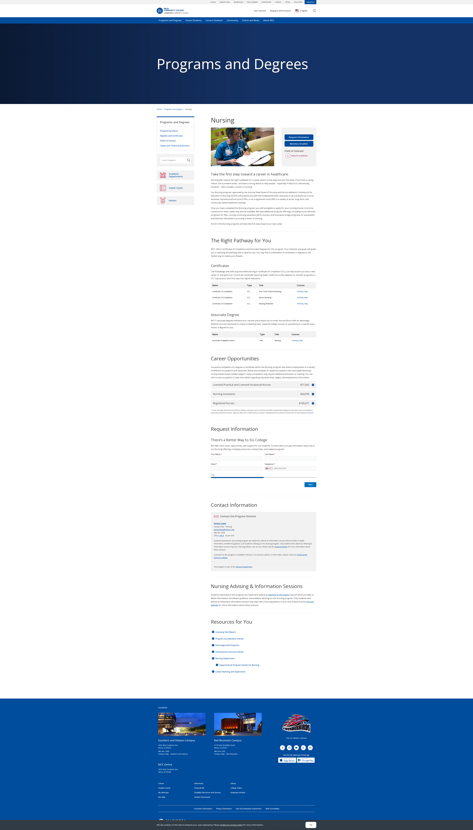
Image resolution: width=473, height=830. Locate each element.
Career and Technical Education (174, 145)
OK (311, 825)
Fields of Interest (168, 140)
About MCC (268, 20)
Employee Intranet (237, 792)
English (303, 10)
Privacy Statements (224, 808)
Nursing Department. (244, 567)
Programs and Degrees (170, 20)
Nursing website (281, 547)
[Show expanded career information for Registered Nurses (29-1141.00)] (312, 403)
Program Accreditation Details (229, 638)
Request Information (280, 10)
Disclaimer (310, 413)
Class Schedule (252, 2)
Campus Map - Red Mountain (225, 754)
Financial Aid (199, 788)
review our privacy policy (231, 825)
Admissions (198, 783)
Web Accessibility (272, 808)
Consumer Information (203, 808)
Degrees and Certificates (171, 135)
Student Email (266, 2)
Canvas (213, 2)
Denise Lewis (220, 523)
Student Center (225, 2)
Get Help (161, 797)
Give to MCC (298, 2)
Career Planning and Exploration (230, 671)
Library (287, 2)
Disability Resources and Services (207, 792)
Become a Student (299, 143)
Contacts (278, 2)
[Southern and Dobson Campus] (182, 725)
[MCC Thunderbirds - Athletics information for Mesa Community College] (296, 723)
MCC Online (165, 764)
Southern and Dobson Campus (176, 740)
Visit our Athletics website (296, 738)
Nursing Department (225, 658)
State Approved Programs (227, 645)
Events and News (250, 20)
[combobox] (303, 11)
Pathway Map (302, 291)
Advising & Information (279, 594)
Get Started (260, 10)
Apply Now (310, 2)
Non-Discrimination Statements (249, 808)
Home (159, 109)
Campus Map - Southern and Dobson (173, 754)
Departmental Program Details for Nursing (239, 665)
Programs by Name (169, 130)
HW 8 (222, 535)
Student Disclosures (202, 797)
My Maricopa (238, 2)
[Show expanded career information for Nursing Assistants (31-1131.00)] (312, 394)
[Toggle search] (314, 11)
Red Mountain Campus (228, 740)
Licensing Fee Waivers (225, 632)
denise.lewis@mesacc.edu (224, 529)
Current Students (214, 20)
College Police (236, 788)
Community (232, 20)
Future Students (194, 20)
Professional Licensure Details (229, 651)
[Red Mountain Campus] (238, 725)
